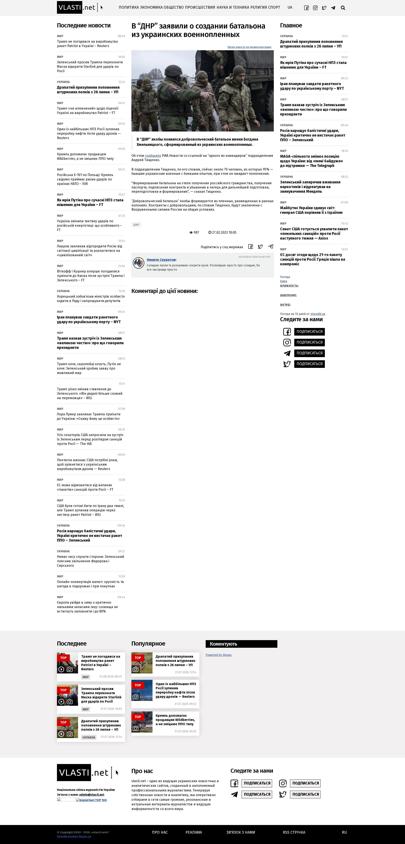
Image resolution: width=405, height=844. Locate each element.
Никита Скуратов (161, 259)
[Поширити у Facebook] (250, 247)
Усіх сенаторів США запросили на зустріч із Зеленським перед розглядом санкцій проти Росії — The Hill (90, 439)
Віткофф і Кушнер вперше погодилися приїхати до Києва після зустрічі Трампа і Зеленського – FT (90, 275)
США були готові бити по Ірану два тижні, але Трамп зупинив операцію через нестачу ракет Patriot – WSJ (90, 510)
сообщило (153, 156)
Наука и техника (233, 7)
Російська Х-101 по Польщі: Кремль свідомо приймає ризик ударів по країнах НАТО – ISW (85, 179)
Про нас (160, 832)
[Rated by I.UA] (66, 800)
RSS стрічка (294, 832)
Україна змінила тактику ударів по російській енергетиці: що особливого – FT (89, 225)
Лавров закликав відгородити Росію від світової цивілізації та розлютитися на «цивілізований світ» (89, 250)
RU (344, 832)
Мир (60, 36)
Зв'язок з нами (241, 832)
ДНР (136, 224)
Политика (129, 7)
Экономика (151, 7)
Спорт (274, 7)
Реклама (194, 832)
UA (290, 7)
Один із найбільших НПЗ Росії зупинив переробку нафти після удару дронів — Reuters (89, 133)
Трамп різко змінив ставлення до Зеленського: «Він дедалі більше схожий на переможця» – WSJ (89, 393)
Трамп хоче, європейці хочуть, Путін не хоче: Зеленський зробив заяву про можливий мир (89, 368)
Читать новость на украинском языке (249, 47)
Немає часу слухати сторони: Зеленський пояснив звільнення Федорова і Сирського (90, 561)
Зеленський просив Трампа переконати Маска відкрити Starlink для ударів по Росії (90, 66)
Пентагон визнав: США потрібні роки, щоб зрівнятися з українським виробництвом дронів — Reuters (87, 464)
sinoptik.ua (317, 314)
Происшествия (200, 7)
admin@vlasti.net (91, 795)
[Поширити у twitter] (260, 247)
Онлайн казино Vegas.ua (74, 836)
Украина (63, 82)
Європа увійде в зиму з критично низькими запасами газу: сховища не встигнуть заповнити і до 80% (87, 606)
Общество (174, 7)
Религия (258, 7)
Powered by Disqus (219, 655)
